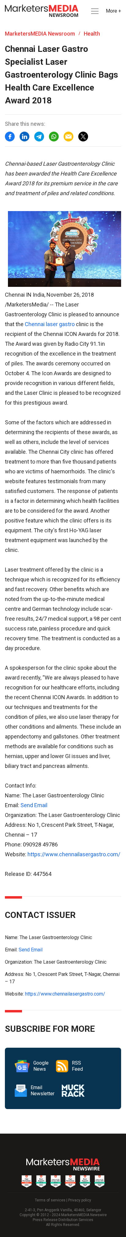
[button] (94, 11)
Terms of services (50, 1200)
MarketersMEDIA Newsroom (40, 33)
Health (92, 33)
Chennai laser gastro (50, 324)
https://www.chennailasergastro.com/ (74, 854)
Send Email (33, 805)
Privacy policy (79, 1200)
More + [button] (113, 11)
